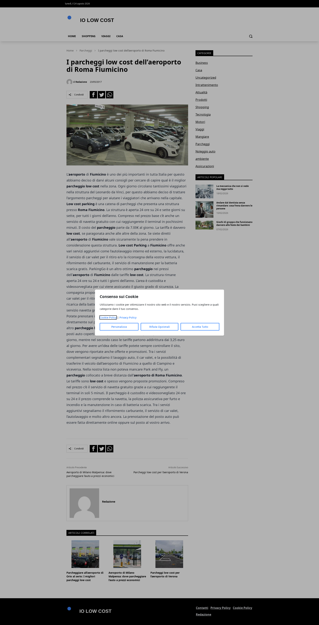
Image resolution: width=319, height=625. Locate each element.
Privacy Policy (127, 317)
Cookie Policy (108, 317)
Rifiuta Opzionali (159, 326)
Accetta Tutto (200, 326)
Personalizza (119, 326)
